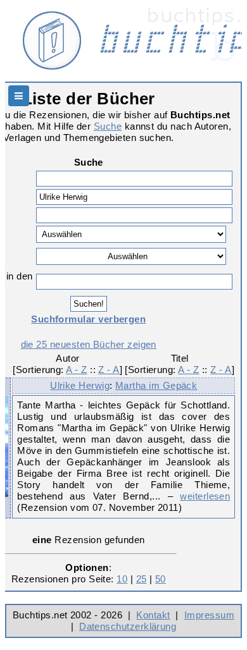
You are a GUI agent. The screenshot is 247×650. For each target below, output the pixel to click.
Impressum (209, 615)
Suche (108, 126)
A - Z (76, 369)
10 (122, 578)
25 (141, 578)
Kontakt (153, 615)
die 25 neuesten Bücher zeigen (88, 344)
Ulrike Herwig (80, 385)
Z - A (108, 369)
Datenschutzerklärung (127, 626)
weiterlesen (205, 496)
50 (160, 578)
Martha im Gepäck (156, 385)
